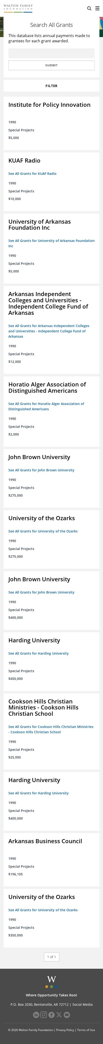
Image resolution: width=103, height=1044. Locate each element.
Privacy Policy (65, 1030)
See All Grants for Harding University (38, 653)
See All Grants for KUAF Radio (32, 173)
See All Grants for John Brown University (41, 470)
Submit (51, 65)
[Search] (89, 8)
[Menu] (97, 8)
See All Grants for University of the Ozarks (43, 531)
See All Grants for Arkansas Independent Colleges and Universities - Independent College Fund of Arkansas (48, 331)
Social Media (82, 1004)
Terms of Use (86, 1030)
